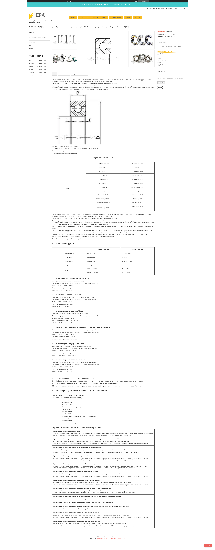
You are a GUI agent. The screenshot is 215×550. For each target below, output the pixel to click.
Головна (72, 17)
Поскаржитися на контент (103, 538)
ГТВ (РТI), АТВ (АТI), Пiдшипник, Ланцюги (38, 38)
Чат (209, 545)
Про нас (127, 17)
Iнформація (32, 42)
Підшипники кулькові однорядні (73, 27)
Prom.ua (116, 536)
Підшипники (59, 27)
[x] (161, 87)
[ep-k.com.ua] (37, 16)
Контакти (137, 17)
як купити (128, 4)
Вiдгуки (31, 48)
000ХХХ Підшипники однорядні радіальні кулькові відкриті (99, 27)
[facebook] (158, 87)
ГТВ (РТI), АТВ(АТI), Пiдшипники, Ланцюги (43, 27)
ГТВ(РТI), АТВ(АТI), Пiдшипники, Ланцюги (92, 17)
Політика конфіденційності (118, 538)
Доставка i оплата (116, 17)
